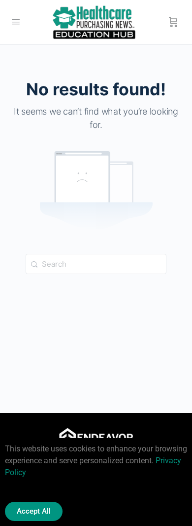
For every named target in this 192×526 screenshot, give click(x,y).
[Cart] (173, 22)
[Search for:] (96, 264)
